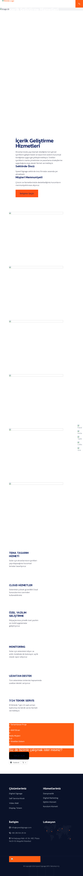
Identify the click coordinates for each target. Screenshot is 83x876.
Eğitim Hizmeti (49, 801)
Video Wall (14, 803)
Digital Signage (15, 793)
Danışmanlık (48, 793)
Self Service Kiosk (17, 798)
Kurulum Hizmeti (50, 806)
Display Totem (15, 808)
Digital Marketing (50, 797)
